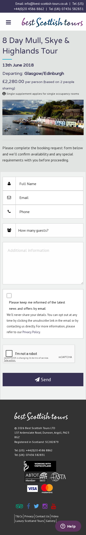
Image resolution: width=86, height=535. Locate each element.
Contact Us (42, 516)
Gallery (50, 521)
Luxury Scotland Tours (29, 521)
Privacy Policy (31, 332)
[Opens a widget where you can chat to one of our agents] (68, 527)
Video (55, 516)
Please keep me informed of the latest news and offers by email (37, 305)
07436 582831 (73, 9)
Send (45, 379)
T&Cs (18, 516)
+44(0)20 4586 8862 (29, 9)
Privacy (29, 516)
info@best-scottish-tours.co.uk (46, 3)
